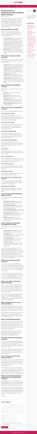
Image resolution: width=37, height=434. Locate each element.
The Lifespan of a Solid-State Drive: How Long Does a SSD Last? (31, 55)
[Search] (34, 11)
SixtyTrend (18, 432)
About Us (17, 6)
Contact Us (22, 6)
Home (9, 6)
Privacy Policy (27, 6)
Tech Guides (13, 6)
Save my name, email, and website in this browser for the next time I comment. (12, 423)
